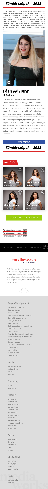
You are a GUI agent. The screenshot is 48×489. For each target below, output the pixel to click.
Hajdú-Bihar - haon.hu (15, 329)
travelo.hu (11, 418)
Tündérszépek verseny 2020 (15, 236)
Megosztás (24, 142)
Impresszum (8, 247)
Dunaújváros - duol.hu (15, 321)
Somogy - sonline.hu (15, 342)
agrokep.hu (12, 388)
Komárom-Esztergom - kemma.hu (20, 337)
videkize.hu (12, 426)
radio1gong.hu (13, 480)
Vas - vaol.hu (12, 350)
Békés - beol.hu (13, 313)
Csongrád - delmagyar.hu (17, 318)
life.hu (10, 447)
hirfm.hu (11, 483)
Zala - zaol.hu (13, 355)
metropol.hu (12, 445)
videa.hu (11, 466)
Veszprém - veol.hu (14, 353)
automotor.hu (12, 402)
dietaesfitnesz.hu (14, 420)
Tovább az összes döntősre (24, 218)
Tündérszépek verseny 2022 (15, 230)
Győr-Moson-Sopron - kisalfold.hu (20, 326)
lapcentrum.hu (13, 469)
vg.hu (10, 385)
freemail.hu (12, 461)
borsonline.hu (12, 439)
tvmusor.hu (12, 428)
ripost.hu (11, 442)
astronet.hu (12, 399)
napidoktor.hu (12, 412)
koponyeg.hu (12, 464)
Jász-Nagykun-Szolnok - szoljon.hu (20, 334)
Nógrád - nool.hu (14, 339)
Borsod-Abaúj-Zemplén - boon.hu (19, 315)
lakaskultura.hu (13, 404)
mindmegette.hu (13, 415)
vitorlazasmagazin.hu (15, 423)
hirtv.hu (10, 372)
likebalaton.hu (13, 410)
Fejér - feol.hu (13, 323)
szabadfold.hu (13, 369)
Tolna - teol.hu (13, 347)
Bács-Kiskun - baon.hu (16, 307)
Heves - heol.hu (13, 331)
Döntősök (10, 162)
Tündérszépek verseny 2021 (15, 233)
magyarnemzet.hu (14, 366)
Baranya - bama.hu (14, 310)
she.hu (10, 450)
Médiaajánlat (21, 247)
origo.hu (11, 374)
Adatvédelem (35, 247)
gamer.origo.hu (13, 407)
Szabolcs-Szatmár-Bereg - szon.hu (20, 345)
